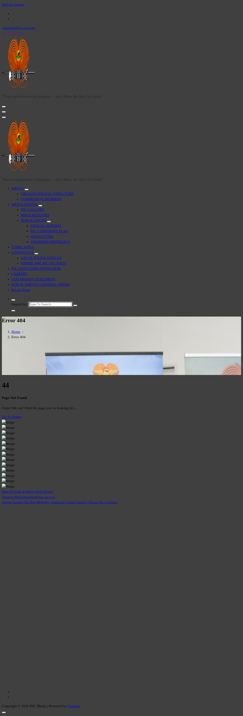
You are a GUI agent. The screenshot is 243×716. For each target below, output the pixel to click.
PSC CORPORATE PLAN (49, 231)
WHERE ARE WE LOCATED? (43, 263)
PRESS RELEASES (35, 215)
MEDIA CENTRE (24, 204)
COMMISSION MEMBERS (41, 199)
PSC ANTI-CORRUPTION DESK (36, 268)
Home (15, 332)
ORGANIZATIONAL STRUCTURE (47, 194)
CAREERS (19, 274)
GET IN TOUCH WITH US (41, 258)
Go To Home (11, 417)
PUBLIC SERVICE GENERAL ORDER (40, 284)
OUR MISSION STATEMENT (33, 279)
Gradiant (73, 706)
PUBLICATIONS (33, 220)
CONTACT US (22, 252)
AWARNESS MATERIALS (50, 242)
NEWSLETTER (41, 236)
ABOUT (17, 188)
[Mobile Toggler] (26, 189)
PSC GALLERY (32, 210)
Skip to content (13, 4)
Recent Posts (20, 290)
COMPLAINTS (22, 247)
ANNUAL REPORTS (45, 226)
